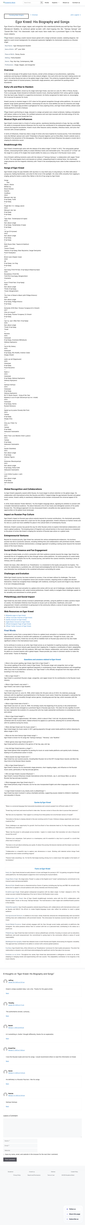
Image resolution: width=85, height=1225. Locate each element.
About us (66, 2)
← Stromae (34, 15)
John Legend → (75, 15)
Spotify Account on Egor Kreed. (16, 620)
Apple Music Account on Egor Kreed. (18, 622)
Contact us (76, 2)
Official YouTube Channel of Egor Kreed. (19, 617)
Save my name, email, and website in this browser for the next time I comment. (31, 1154)
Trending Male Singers (16, 15)
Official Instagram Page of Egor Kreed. (18, 624)
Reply (7, 993)
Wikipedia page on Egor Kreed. (16, 615)
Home (47, 2)
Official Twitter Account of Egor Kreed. (18, 626)
